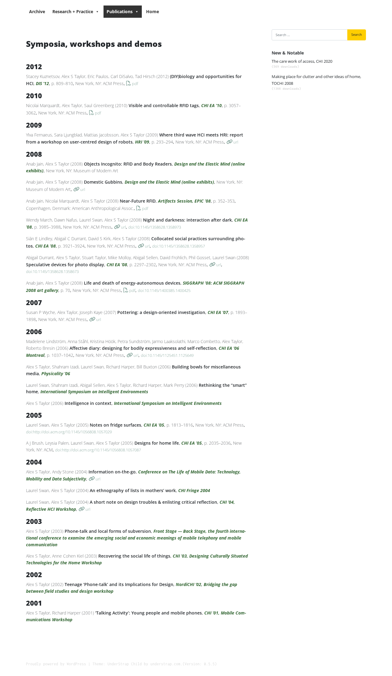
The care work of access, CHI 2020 (302, 63)
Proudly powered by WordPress (56, 664)
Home (152, 11)
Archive (37, 11)
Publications (120, 11)
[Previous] (280, 65)
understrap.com (165, 664)
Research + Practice (72, 11)
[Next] (357, 65)
